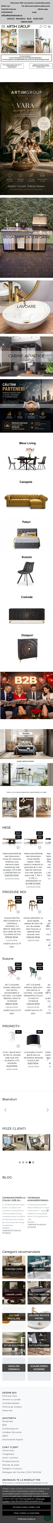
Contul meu (8, 1450)
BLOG (29, 18)
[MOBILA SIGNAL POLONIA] (12, 1114)
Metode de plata (10, 1465)
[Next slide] (48, 860)
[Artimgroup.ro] (19, 26)
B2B (4, 1425)
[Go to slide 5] (33, 1162)
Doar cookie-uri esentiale (26, 1513)
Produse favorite (10, 1461)
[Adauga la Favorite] (18, 847)
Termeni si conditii (11, 1399)
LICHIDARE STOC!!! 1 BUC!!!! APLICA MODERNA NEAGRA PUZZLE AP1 (33, 1056)
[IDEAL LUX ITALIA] (40, 1114)
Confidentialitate (10, 1403)
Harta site (7, 1410)
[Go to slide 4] (30, 1162)
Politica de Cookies (12, 1407)
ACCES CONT (38, 18)
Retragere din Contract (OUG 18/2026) (21, 1472)
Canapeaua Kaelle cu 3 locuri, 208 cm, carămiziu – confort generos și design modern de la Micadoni (13, 1199)
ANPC (5, 1436)
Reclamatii (7, 1421)
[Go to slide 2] (23, 1162)
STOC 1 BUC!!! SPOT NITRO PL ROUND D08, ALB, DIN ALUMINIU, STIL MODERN (12, 1057)
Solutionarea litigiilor (12, 1439)
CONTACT (11, 18)
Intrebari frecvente (12, 1432)
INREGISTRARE (26, 22)
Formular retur (9, 1396)
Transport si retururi (12, 1468)
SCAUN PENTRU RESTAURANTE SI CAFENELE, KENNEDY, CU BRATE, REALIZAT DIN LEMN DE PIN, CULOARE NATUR (12, 926)
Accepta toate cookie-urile (26, 1507)
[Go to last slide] (5, 1110)
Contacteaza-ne (10, 1428)
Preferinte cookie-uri (26, 1519)
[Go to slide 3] (26, 1162)
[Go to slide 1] (20, 1162)
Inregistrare (8, 1454)
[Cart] (49, 26)
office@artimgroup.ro (11, 15)
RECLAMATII (20, 18)
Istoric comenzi (10, 1458)
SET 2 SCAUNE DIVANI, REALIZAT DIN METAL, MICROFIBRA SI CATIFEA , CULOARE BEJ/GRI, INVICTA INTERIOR (11, 993)
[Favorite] (45, 26)
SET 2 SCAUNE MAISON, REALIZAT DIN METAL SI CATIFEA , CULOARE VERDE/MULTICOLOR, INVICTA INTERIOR (33, 993)
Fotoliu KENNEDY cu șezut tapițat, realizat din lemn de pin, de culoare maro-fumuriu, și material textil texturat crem (33, 926)
